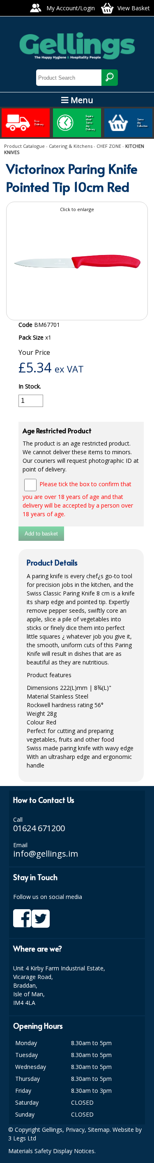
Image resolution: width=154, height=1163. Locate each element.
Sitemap (99, 1129)
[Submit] (109, 77)
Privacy (75, 1129)
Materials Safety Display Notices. (52, 1151)
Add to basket (41, 534)
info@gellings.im (45, 853)
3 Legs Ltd (22, 1138)
